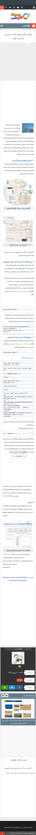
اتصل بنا (24, 827)
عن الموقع (18, 827)
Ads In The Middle (7, 496)
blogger (20, 680)
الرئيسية (30, 827)
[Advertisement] (18, 63)
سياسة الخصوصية (9, 827)
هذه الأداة (12, 281)
